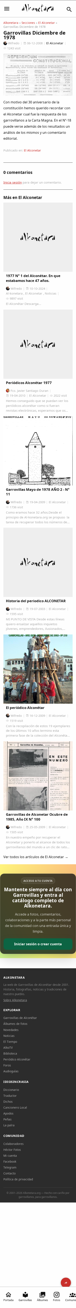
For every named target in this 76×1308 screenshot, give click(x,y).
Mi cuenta (10, 1156)
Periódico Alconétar (16, 1059)
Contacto (9, 1173)
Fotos (56, 1300)
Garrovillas (25, 1300)
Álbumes (42, 1300)
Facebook (9, 1161)
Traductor (10, 1096)
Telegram (9, 1167)
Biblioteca (10, 1053)
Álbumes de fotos (15, 1024)
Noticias (9, 1036)
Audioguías (11, 1071)
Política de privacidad (18, 1179)
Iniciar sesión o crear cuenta (38, 944)
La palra (9, 1125)
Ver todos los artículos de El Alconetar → (35, 857)
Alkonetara (10, 23)
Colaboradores (13, 1144)
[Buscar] (69, 9)
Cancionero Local (15, 1107)
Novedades (11, 1030)
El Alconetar (46, 23)
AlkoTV (8, 1048)
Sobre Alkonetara (15, 1000)
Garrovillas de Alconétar (20, 1018)
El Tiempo (10, 1042)
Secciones (28, 23)
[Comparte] (66, 1283)
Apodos (8, 1113)
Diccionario (11, 1090)
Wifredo (13, 43)
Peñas (7, 1119)
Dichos (8, 1102)
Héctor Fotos (12, 1150)
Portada (8, 1300)
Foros (7, 1065)
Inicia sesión (12, 182)
